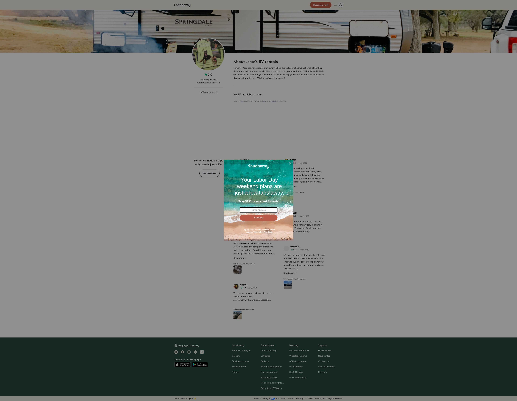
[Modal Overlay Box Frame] (258, 200)
